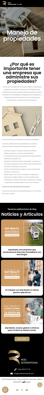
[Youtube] (27, 390)
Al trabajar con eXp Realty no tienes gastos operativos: (22, 291)
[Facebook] (17, 390)
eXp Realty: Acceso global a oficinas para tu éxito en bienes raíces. (22, 329)
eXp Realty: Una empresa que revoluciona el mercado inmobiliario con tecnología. (22, 252)
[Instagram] (22, 390)
